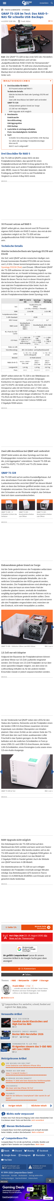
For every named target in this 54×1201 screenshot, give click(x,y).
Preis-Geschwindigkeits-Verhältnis (22, 132)
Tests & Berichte (12, 10)
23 (15, 1027)
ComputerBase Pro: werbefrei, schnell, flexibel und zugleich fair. (27, 1005)
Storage (26, 10)
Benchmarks (11, 114)
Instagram (26, 1155)
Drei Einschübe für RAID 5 (16, 86)
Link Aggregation (14, 123)
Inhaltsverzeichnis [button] (16, 81)
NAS (14, 980)
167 (16, 1037)
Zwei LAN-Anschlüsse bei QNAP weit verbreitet (27, 100)
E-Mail (28, 986)
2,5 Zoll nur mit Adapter (18, 109)
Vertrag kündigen (7, 1178)
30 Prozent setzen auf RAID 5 (20, 89)
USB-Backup (12, 126)
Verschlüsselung (14, 120)
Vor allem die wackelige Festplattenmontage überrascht (27, 142)
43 (15, 1052)
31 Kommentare (28, 968)
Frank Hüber (18, 986)
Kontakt (14, 1175)
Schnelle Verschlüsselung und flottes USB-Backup (29, 138)
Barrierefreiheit (21, 1178)
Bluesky (30, 1151)
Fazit (8, 135)
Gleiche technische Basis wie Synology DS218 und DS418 (28, 96)
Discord (18, 1151)
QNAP (35, 980)
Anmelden (44, 3)
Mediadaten (23, 1175)
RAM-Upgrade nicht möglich (20, 112)
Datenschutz (33, 1178)
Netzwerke (24, 980)
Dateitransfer (13, 117)
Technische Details (15, 91)
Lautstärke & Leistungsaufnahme (20, 129)
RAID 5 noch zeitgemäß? (18, 146)
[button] (52, 3)
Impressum (5, 1175)
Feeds (6, 1151)
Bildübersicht (8, 998)
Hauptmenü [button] (4, 3)
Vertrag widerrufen (36, 1175)
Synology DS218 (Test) (11, 267)
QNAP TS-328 (12, 103)
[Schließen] (50, 1180)
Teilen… (28, 974)
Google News (10, 1155)
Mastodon (40, 1155)
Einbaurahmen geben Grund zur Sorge (24, 106)
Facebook (44, 1151)
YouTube (8, 1160)
